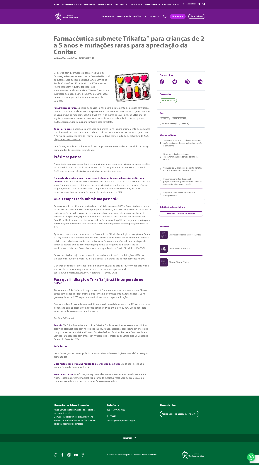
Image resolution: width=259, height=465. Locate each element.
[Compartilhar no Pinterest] (187, 81)
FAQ (145, 16)
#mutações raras (168, 123)
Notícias (137, 16)
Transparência (135, 5)
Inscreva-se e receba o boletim (181, 214)
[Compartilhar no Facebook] (162, 81)
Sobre (56, 5)
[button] (251, 457)
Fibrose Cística (107, 16)
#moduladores (179, 119)
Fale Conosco (121, 5)
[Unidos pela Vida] (66, 16)
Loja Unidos (197, 16)
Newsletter (155, 16)
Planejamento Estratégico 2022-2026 (161, 5)
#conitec (165, 119)
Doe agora (177, 16)
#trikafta (184, 123)
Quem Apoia (89, 5)
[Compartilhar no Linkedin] (200, 81)
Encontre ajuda (124, 16)
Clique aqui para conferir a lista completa (91, 122)
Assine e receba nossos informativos (180, 414)
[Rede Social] (55, 455)
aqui (130, 364)
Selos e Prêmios (105, 5)
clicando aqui (88, 150)
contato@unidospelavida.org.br (70, 273)
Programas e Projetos (72, 5)
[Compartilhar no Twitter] (174, 81)
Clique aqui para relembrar (67, 139)
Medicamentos (168, 101)
